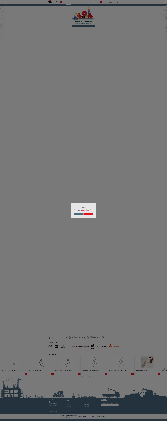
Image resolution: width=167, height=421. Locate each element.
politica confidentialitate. (85, 210)
